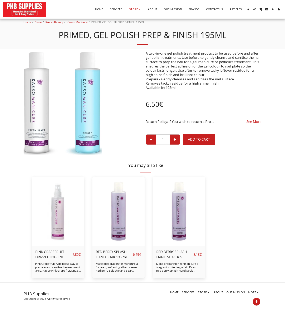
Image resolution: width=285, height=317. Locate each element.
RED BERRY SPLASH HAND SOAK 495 (171, 254)
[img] (58, 211)
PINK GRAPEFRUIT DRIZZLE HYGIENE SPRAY (49, 254)
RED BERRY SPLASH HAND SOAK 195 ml (111, 254)
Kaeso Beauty (54, 22)
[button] (248, 9)
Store (38, 22)
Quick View (58, 235)
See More (253, 122)
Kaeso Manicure (77, 22)
